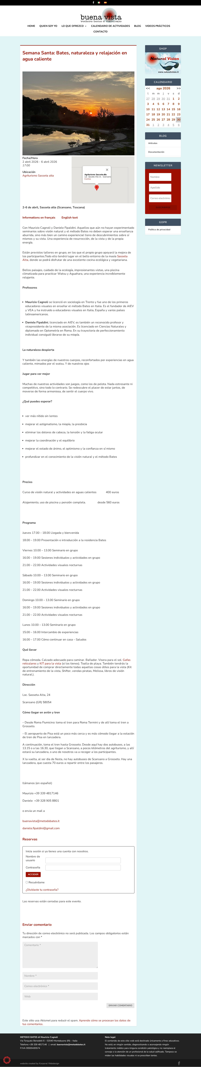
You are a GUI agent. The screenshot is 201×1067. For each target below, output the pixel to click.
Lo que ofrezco (73, 26)
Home (31, 26)
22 (173, 114)
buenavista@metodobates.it (41, 821)
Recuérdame (37, 882)
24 (148, 119)
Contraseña (33, 867)
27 (148, 99)
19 (158, 114)
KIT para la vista (50, 663)
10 (148, 109)
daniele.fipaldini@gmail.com (41, 828)
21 (168, 114)
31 (168, 99)
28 (153, 99)
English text (70, 218)
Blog (137, 26)
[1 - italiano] (101, 4)
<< (148, 88)
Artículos (152, 143)
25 (153, 119)
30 (163, 99)
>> (179, 88)
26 (158, 119)
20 (163, 114)
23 (178, 114)
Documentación (156, 151)
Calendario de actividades (110, 26)
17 (148, 114)
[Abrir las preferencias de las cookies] (7, 1063)
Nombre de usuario (33, 858)
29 (158, 99)
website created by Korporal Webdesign (39, 1063)
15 (173, 109)
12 (158, 109)
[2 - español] (107, 4)
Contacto (100, 32)
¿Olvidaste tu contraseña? (42, 890)
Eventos (87, 179)
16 (178, 109)
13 (163, 109)
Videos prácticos (157, 26)
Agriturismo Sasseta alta (38, 175)
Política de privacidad (159, 229)
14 (168, 109)
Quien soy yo (48, 26)
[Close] (107, 170)
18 (153, 114)
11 (153, 109)
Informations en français (38, 218)
